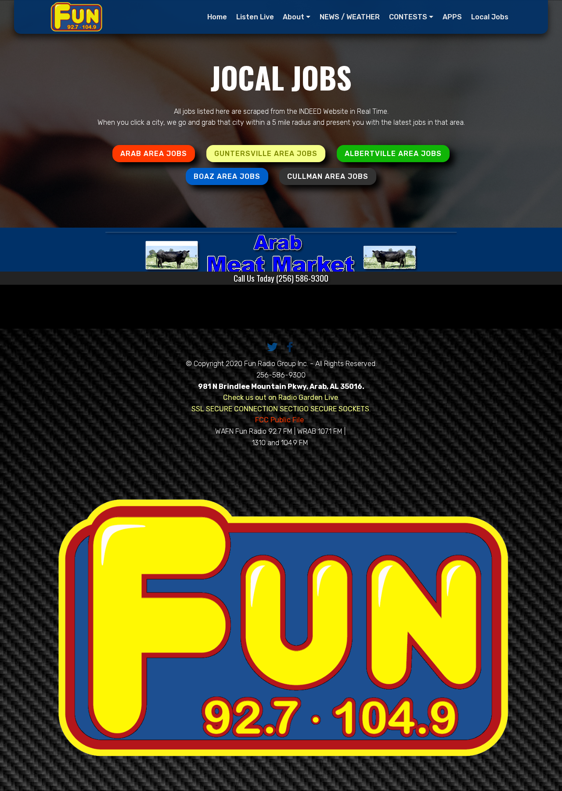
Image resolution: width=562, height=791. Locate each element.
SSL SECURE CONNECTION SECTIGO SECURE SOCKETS (280, 409)
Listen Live (255, 17)
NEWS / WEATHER (350, 17)
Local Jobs (489, 17)
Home (217, 17)
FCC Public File (280, 420)
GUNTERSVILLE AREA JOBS (265, 153)
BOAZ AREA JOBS (227, 176)
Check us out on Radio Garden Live (280, 397)
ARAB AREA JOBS (153, 153)
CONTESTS (408, 17)
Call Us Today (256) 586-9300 (281, 278)
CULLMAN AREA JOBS (327, 176)
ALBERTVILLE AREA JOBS (393, 153)
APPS (452, 17)
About (293, 17)
